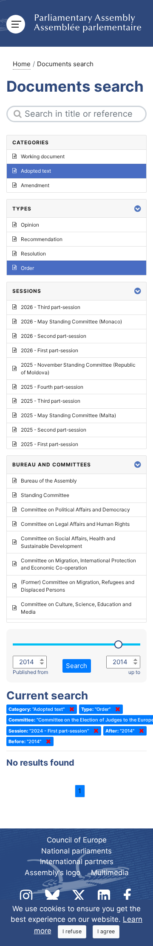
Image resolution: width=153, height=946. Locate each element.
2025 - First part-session (49, 444)
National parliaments (76, 851)
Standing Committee (45, 495)
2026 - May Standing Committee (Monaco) (71, 321)
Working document (43, 156)
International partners (76, 861)
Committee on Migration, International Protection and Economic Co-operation (78, 564)
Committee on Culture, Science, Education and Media (76, 608)
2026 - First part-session (49, 350)
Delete (70, 709)
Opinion (30, 225)
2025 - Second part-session (53, 430)
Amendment (35, 185)
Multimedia (110, 872)
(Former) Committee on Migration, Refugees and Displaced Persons (77, 586)
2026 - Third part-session (50, 307)
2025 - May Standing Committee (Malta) (68, 415)
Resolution (33, 253)
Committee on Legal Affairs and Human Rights (75, 524)
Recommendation (41, 239)
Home (22, 64)
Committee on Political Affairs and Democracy (75, 509)
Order (27, 268)
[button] (137, 208)
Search (76, 666)
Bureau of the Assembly (49, 480)
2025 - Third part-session (50, 401)
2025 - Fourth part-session (52, 387)
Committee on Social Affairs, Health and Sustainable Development (68, 542)
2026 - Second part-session (53, 336)
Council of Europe (77, 840)
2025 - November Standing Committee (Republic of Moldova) (78, 369)
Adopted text (36, 171)
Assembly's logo (52, 872)
